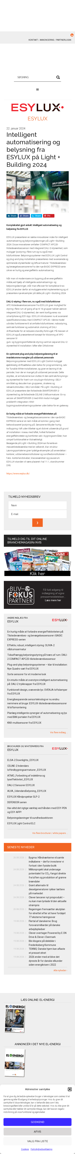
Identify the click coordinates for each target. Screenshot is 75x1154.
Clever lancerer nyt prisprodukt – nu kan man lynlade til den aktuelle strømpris (47, 901)
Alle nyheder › (60, 970)
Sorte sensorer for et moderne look (26, 674)
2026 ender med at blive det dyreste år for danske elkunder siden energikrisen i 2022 (45, 960)
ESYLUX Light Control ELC (21, 823)
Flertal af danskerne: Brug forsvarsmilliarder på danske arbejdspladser (44, 925)
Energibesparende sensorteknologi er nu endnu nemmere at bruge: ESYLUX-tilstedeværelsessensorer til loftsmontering (37, 703)
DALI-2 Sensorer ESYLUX (21, 785)
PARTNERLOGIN (63, 40)
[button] (70, 1089)
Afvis (37, 1131)
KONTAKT (33, 40)
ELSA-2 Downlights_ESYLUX (23, 760)
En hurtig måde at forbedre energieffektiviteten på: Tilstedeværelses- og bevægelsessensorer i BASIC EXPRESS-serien (35, 635)
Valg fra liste (37, 1141)
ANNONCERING (47, 40)
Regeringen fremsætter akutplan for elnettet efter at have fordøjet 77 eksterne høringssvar (47, 913)
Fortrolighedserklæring (41, 1149)
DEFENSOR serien (17, 802)
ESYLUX (37, 118)
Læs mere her (53, 600)
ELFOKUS (37, 59)
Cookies (25, 1149)
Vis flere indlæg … (59, 732)
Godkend (37, 1122)
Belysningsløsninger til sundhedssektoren (30, 817)
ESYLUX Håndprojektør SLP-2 (23, 796)
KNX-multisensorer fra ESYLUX (24, 722)
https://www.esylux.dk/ (18, 473)
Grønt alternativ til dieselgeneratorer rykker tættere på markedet (47, 889)
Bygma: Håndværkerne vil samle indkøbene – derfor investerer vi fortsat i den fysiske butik (46, 861)
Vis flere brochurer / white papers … (50, 833)
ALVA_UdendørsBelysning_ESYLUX (26, 791)
